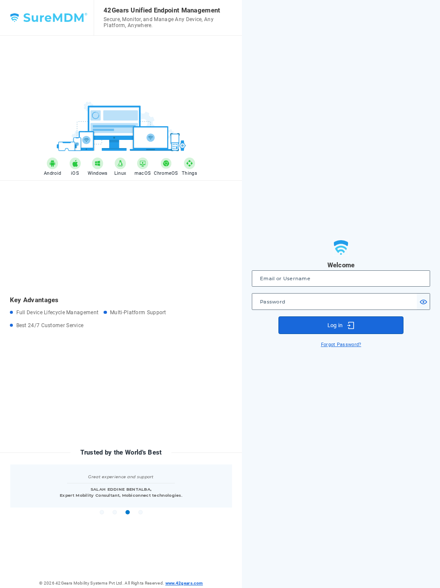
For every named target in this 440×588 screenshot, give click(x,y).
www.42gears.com (184, 583)
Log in (335, 325)
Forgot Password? (341, 344)
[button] (423, 301)
